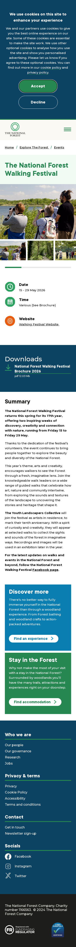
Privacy (11, 786)
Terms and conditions (23, 804)
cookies (26, 48)
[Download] (10, 367)
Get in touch (15, 827)
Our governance (18, 751)
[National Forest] (15, 129)
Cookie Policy (16, 792)
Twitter (20, 876)
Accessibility (15, 798)
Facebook (23, 856)
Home (9, 147)
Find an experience (31, 639)
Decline (38, 102)
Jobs (9, 763)
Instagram (23, 866)
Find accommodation (32, 702)
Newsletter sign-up (20, 833)
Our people (14, 745)
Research (12, 757)
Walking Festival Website (39, 324)
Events (59, 147)
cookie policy (51, 67)
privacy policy (37, 72)
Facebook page (45, 570)
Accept (38, 86)
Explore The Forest (34, 147)
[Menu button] (67, 129)
